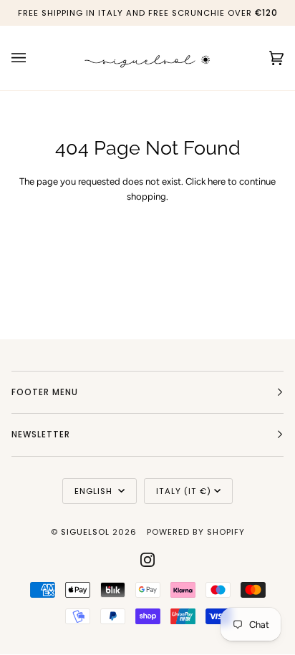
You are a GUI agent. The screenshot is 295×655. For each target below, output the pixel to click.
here (217, 181)
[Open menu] (32, 58)
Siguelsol (86, 532)
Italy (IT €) (183, 491)
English (94, 491)
